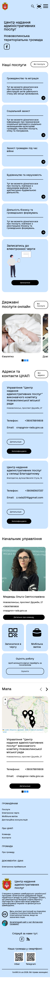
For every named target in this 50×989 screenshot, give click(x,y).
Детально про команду (24, 617)
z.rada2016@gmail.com (29, 497)
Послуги (6, 810)
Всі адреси (41, 374)
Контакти (6, 838)
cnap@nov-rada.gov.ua (29, 427)
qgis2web (20, 730)
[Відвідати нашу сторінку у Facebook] (7, 47)
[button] (25, 714)
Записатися (25, 283)
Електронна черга (10, 813)
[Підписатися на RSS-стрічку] (28, 939)
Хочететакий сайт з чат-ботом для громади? (26, 923)
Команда (6, 834)
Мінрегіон (13, 730)
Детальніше (15, 442)
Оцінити (25, 671)
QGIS (26, 730)
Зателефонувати (19, 451)
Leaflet (6, 730)
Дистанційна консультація (15, 820)
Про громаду (8, 852)
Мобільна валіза (10, 816)
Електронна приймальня (14, 867)
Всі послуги (39, 64)
